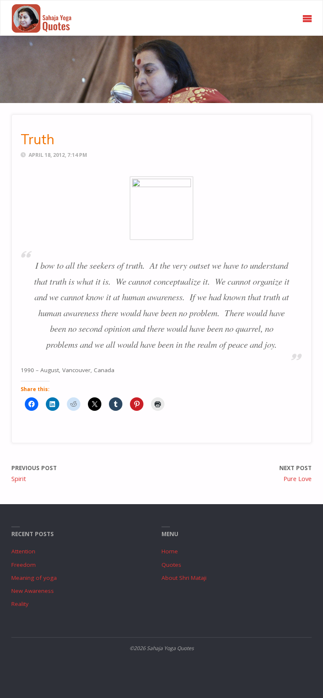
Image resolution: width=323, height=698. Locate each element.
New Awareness (32, 591)
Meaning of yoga (34, 578)
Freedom (23, 564)
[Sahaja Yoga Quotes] (45, 18)
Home (170, 551)
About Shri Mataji (184, 578)
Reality (20, 604)
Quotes (171, 564)
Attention (23, 551)
